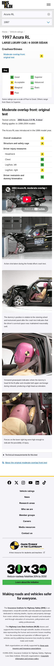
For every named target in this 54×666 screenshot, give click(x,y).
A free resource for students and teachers (25, 553)
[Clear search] (48, 14)
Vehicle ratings (16, 32)
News (27, 497)
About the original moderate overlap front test (26, 462)
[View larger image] (27, 238)
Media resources (27, 527)
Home (4, 32)
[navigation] (48, 4)
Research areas (27, 503)
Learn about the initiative (27, 582)
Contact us (27, 533)
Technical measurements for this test (21, 455)
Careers (27, 521)
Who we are (27, 509)
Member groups (27, 515)
